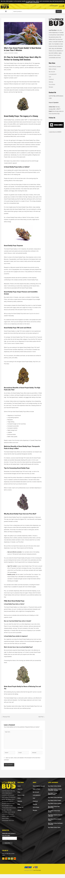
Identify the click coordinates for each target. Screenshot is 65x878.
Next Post (42, 716)
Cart (50, 77)
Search (58, 11)
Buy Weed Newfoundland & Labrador (55, 815)
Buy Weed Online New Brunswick (54, 807)
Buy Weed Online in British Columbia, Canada (55, 790)
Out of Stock (52, 84)
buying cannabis (53, 46)
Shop (19, 792)
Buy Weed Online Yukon (54, 827)
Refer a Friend (52, 69)
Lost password (52, 74)
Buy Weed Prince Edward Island (54, 820)
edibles (4, 816)
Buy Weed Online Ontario (54, 800)
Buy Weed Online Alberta (54, 786)
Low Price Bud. (37, 870)
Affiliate (19, 810)
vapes (7, 816)
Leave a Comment (8, 53)
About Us (20, 789)
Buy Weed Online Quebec (54, 803)
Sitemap (51, 82)
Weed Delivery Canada (55, 66)
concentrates (5, 820)
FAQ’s (19, 798)
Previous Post (5, 716)
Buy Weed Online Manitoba (55, 797)
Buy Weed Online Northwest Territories (55, 824)
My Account (52, 71)
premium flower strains (54, 55)
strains (16, 53)
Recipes (51, 87)
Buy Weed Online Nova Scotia (54, 811)
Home (19, 786)
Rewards (20, 801)
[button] (5, 11)
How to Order (21, 795)
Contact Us (20, 807)
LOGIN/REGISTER (54, 5)
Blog (19, 804)
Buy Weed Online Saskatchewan (52, 794)
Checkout (51, 79)
